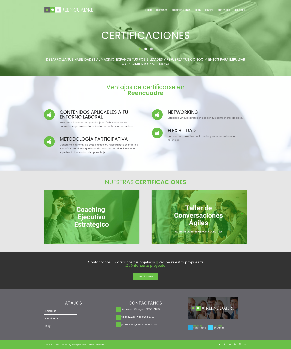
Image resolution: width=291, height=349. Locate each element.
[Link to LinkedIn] (229, 344)
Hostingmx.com (79, 344)
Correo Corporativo (97, 344)
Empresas (50, 310)
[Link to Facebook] (224, 344)
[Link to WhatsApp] (244, 344)
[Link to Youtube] (234, 344)
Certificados (51, 318)
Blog (47, 326)
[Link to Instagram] (239, 344)
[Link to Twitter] (219, 344)
